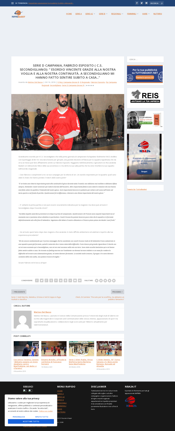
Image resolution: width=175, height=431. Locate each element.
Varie (144, 14)
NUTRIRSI (61, 412)
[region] (31, 410)
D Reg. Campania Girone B (68, 82)
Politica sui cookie (46, 411)
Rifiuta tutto (41, 417)
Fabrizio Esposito (98, 82)
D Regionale (85, 82)
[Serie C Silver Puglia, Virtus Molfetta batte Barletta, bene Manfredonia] (81, 348)
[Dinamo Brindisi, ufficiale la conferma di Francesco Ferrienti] (54, 348)
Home (69, 14)
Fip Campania (111, 82)
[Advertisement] (87, 33)
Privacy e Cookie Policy (29, 426)
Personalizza (19, 417)
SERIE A (60, 394)
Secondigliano (55, 85)
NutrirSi (157, 14)
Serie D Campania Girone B (73, 85)
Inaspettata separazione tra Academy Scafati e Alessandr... (51, 3)
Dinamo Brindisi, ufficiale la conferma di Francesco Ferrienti (53, 361)
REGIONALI (62, 403)
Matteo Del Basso (35, 82)
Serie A (78, 14)
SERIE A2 (61, 397)
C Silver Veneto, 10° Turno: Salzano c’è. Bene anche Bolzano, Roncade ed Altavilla (108, 362)
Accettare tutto (31, 421)
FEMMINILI (61, 406)
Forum (38, 426)
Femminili (131, 14)
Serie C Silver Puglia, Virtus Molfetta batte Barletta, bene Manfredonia (81, 361)
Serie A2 (89, 14)
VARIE (59, 409)
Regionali (116, 14)
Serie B (102, 14)
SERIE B (60, 400)
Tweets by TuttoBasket (137, 189)
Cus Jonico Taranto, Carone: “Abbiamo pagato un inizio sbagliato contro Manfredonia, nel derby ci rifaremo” (26, 363)
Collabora (44, 426)
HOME (60, 391)
